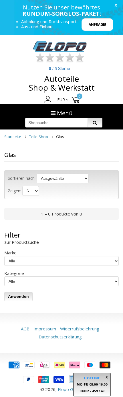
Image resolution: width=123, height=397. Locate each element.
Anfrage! (97, 24)
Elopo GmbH (70, 389)
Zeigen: (14, 190)
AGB (25, 329)
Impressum (44, 329)
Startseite (12, 136)
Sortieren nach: (21, 178)
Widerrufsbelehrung (79, 329)
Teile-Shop (38, 136)
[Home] (60, 46)
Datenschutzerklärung (60, 337)
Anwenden (18, 296)
